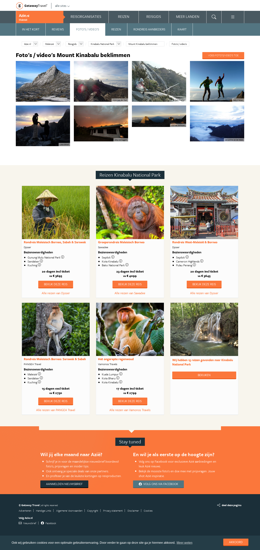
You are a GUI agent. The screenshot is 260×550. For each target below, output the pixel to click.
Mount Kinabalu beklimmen (142, 44)
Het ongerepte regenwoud (116, 359)
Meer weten (184, 542)
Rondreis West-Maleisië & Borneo (194, 242)
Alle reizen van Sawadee (130, 293)
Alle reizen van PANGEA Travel (55, 410)
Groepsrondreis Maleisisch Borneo (121, 242)
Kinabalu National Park (102, 44)
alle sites (60, 5)
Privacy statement (113, 511)
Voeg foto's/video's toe (223, 55)
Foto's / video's (87, 29)
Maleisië (49, 44)
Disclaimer (133, 511)
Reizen (116, 29)
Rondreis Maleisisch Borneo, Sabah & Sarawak (55, 242)
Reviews (58, 29)
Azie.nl (27, 44)
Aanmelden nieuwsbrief (64, 484)
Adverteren (25, 511)
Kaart (182, 29)
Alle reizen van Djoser (56, 293)
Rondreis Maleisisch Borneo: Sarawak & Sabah (55, 359)
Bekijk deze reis (55, 284)
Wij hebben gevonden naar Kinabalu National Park (202, 362)
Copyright (92, 511)
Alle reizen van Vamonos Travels (130, 410)
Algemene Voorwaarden (69, 511)
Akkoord (236, 542)
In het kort (30, 29)
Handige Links (43, 511)
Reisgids (72, 44)
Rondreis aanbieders (149, 29)
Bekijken (204, 375)
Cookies (148, 511)
